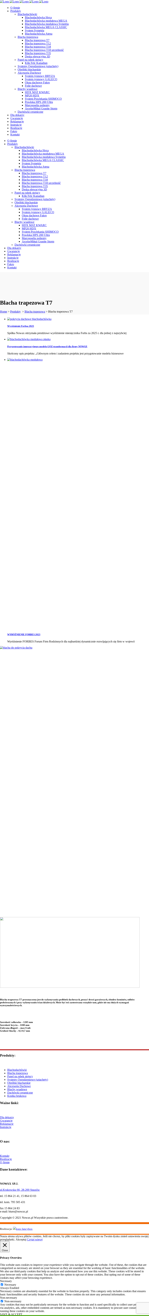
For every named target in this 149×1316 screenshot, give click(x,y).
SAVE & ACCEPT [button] (11, 1314)
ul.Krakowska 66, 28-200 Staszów (20, 1189)
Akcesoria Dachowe (19, 1086)
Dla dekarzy (7, 1117)
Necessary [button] (6, 1281)
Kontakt (4, 1155)
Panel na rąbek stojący (20, 1076)
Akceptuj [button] (21, 1239)
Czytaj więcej (35, 1239)
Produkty (15, 311)
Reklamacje (6, 1123)
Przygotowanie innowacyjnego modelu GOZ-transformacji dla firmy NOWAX (47, 346)
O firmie (5, 1162)
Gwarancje (6, 1120)
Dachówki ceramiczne (20, 1092)
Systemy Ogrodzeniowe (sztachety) (27, 1079)
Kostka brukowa (16, 1095)
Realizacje (6, 1159)
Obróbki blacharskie (19, 1082)
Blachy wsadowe (17, 1089)
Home (3, 311)
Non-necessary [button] (8, 1297)
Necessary (10, 1284)
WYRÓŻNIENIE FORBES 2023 (23, 634)
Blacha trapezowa (35, 311)
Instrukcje (5, 1127)
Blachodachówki (17, 1069)
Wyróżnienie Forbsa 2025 (20, 326)
